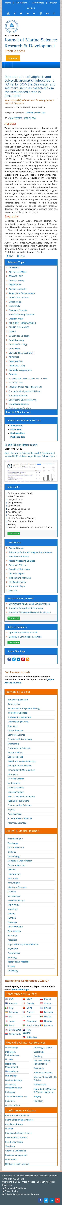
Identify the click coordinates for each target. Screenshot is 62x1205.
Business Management (16, 1155)
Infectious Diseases (16, 887)
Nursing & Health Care (18, 801)
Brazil (11, 1025)
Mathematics (13, 783)
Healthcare (12, 878)
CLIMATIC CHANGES (19, 327)
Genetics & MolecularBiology (13, 1086)
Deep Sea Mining (17, 365)
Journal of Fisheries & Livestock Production (30, 612)
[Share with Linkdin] (18, 659)
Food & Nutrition (15, 752)
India (28, 1016)
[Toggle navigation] (8, 65)
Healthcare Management (11, 1065)
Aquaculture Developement (22, 293)
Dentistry (11, 852)
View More (12, 533)
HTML (22, 256)
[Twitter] (46, 1200)
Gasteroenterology (16, 865)
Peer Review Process (19, 556)
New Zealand (27, 1031)
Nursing (11, 913)
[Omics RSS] (34, 13)
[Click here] (8, 13)
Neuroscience (11, 1071)
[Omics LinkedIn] (27, 13)
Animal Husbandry (18, 289)
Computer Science (16, 735)
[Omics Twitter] (21, 13)
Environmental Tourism (20, 408)
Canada (30, 1003)
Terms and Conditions (15, 1188)
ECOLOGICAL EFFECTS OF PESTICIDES (28, 378)
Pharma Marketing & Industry (19, 1120)
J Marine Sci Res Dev (35, 112)
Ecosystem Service (18, 395)
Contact (31, 8)
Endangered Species (19, 404)
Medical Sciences (15, 787)
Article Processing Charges (22, 561)
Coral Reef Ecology (18, 344)
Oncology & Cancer (43, 1047)
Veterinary (10, 1146)
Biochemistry (13, 704)
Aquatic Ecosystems (19, 297)
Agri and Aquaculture (17, 699)
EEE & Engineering (14, 1142)
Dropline (13, 374)
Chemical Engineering (17, 721)
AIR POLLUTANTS (17, 272)
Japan (12, 1021)
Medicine (11, 891)
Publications (21, 2)
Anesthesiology (15, 838)
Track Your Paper (17, 586)
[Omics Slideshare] (40, 13)
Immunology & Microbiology (21, 770)
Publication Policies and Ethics (24, 420)
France (29, 1012)
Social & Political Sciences (19, 818)
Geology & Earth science (17, 1164)
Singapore (31, 1021)
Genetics (11, 869)
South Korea (15, 1030)
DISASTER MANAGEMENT (22, 353)
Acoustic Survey (17, 280)
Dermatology (13, 856)
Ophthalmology (15, 926)
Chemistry (12, 726)
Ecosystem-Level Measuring (22, 400)
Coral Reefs (14, 348)
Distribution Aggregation (20, 370)
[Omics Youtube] (47, 13)
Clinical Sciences (15, 730)
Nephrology (13, 904)
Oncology (12, 922)
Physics (11, 809)
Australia (13, 1003)
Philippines (31, 1037)
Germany (13, 1012)
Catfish (12, 331)
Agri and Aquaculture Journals (23, 632)
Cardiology (12, 843)
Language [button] (13, 58)
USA (11, 999)
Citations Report (16, 573)
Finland (47, 1008)
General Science (15, 757)
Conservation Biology (19, 336)
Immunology (13, 882)
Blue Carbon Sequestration (21, 314)
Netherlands (15, 1034)
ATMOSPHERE (16, 276)
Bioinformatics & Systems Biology (23, 708)
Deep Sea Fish (16, 361)
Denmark (48, 1012)
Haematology (14, 874)
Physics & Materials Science (18, 1133)
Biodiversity (14, 306)
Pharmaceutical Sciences (19, 805)
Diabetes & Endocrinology (19, 860)
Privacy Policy (11, 1191)
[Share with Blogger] (27, 659)
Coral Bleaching (16, 340)
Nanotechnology (15, 792)
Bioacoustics (15, 301)
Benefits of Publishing (19, 569)
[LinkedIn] (51, 1200)
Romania (48, 1025)
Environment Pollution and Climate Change (29, 604)
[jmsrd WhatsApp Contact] (54, 13)
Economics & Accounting (19, 739)
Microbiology (13, 896)
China (29, 1008)
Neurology (12, 909)
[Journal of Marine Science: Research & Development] (11, 26)
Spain (29, 999)
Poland (47, 999)
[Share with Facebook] (9, 659)
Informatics (12, 774)
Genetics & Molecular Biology (21, 761)
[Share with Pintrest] (23, 659)
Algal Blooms (15, 284)
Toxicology (12, 970)
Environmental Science (16, 1137)
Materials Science (15, 778)
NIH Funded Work (17, 582)
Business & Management (19, 717)
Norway (48, 1021)
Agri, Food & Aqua (14, 1124)
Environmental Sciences (18, 748)
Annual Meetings (20, 989)
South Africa (32, 1025)
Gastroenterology (13, 1080)
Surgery (11, 966)
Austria (47, 1003)
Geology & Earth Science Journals (25, 637)
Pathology (12, 935)
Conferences (38, 2)
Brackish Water (16, 318)
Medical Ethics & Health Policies (45, 1078)
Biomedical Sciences (17, 713)
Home (8, 2)
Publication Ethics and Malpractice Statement (30, 552)
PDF (10, 256)
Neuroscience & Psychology (21, 796)
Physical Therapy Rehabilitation (42, 1062)
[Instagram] (57, 1200)
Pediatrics (12, 940)
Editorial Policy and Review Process (21, 1194)
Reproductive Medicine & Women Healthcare (45, 1090)
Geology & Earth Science (19, 765)
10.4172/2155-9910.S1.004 (22, 118)
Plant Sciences (14, 814)
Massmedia (10, 1159)
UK (10, 1016)
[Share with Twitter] (14, 659)
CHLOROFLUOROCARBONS (22, 323)
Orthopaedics (14, 931)
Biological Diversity (18, 310)
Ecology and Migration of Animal (24, 391)
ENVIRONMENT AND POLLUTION (25, 387)
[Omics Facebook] (15, 13)
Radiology (12, 957)
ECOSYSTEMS (16, 382)
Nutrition (11, 918)
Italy (11, 1008)
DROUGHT (14, 357)
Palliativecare (40, 1084)
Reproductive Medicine (18, 961)
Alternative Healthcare (16, 1096)
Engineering (13, 743)
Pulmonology (13, 953)
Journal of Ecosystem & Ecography (26, 608)
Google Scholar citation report (20, 444)
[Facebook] (40, 1200)
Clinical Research (15, 847)
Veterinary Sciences (16, 823)
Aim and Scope (16, 548)
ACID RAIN (14, 267)
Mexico (47, 1016)
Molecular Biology (16, 900)
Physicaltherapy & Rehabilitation (22, 944)
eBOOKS (13, 590)
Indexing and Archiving (20, 578)
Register (53, 2)
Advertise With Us (17, 565)
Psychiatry (12, 948)
